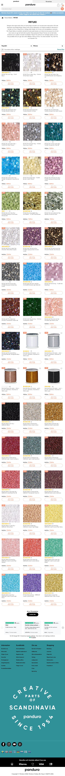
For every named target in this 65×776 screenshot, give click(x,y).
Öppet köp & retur (51, 657)
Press (33, 668)
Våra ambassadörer (37, 654)
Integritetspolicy (5, 662)
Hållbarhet (34, 651)
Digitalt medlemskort (21, 651)
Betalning (49, 648)
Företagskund (4, 660)
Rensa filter (60, 49)
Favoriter (3, 657)
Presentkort (50, 665)
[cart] (62, 5)
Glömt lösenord (20, 657)
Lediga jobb (35, 660)
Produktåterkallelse (6, 668)
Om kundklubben (20, 648)
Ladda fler (32, 614)
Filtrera (35, 46)
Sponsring (34, 671)
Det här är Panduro (36, 648)
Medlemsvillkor (20, 660)
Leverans (49, 651)
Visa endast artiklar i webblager (12, 49)
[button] (12, 764)
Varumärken (8, 18)
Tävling (33, 657)
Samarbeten (35, 662)
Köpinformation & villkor (53, 662)
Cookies (3, 665)
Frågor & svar (4, 654)
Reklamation (50, 660)
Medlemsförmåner (20, 662)
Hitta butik (4, 651)
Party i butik (35, 665)
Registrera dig (19, 654)
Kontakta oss (4, 648)
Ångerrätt (49, 654)
